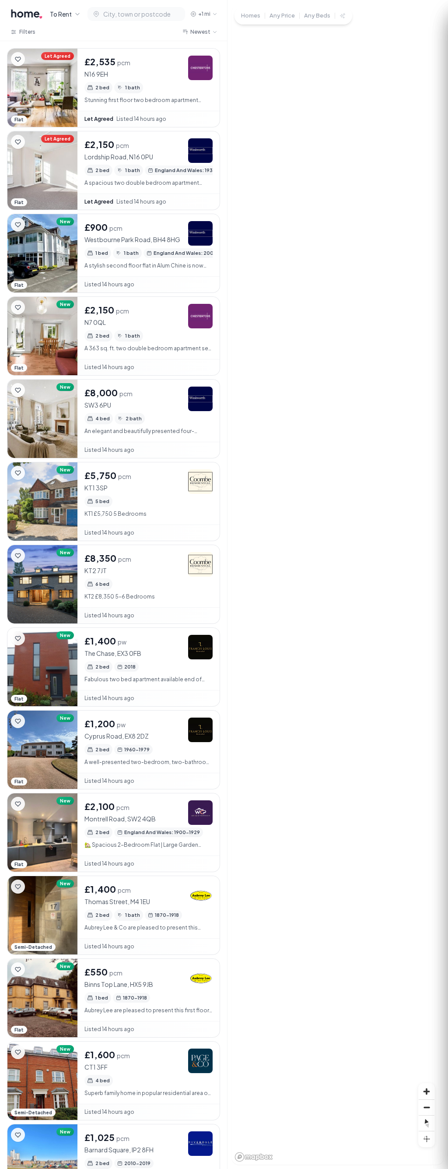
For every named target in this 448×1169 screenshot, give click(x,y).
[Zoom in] (426, 1091)
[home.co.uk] (26, 14)
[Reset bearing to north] (426, 1123)
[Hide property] (35, 59)
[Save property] (18, 59)
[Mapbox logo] (253, 1157)
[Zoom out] (426, 1107)
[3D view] (426, 1139)
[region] (338, 584)
